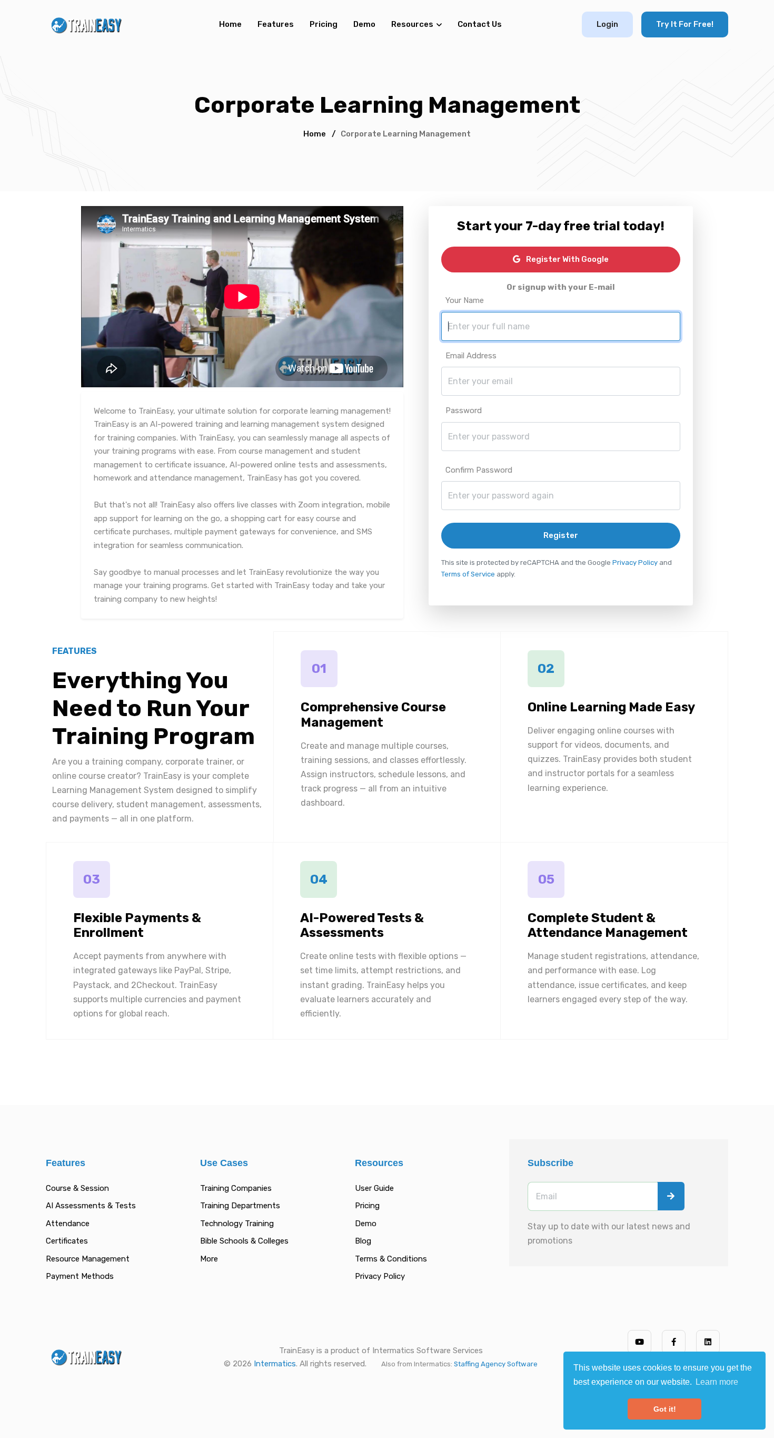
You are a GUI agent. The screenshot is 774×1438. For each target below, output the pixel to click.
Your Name (464, 300)
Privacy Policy (635, 562)
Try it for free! (684, 24)
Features (275, 24)
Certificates (67, 1241)
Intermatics (275, 1363)
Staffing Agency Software (496, 1364)
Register (560, 535)
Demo (364, 24)
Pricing (324, 24)
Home (230, 24)
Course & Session (77, 1188)
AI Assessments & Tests (91, 1205)
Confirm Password (478, 470)
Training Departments (240, 1205)
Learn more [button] (717, 1381)
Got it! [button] (664, 1409)
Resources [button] (412, 24)
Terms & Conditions (391, 1259)
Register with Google (566, 259)
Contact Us (480, 24)
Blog (363, 1241)
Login (607, 24)
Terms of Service (468, 574)
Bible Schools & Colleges (244, 1241)
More (209, 1259)
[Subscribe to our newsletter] (670, 1196)
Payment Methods (80, 1276)
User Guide (374, 1188)
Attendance (68, 1223)
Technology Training (237, 1223)
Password (463, 410)
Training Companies (236, 1188)
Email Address (471, 355)
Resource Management (88, 1259)
